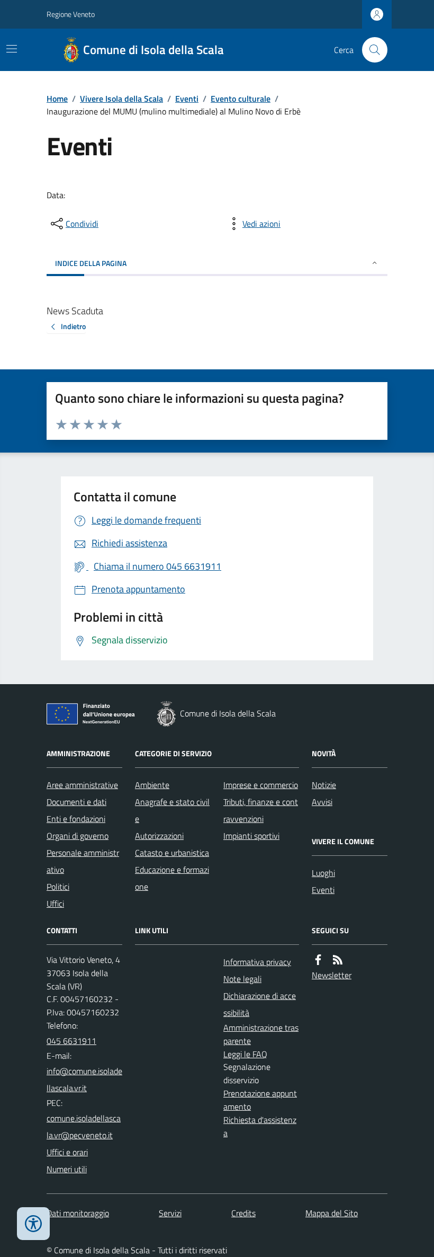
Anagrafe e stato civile (172, 810)
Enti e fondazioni (76, 818)
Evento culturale (240, 98)
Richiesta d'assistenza (259, 1126)
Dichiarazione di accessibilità (259, 1004)
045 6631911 (71, 1040)
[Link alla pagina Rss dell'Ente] (337, 960)
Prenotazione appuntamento (260, 1100)
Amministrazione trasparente (261, 1034)
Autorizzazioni (159, 835)
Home (57, 98)
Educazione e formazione (172, 878)
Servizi (170, 1213)
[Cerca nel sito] (370, 50)
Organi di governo (77, 835)
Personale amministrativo (83, 861)
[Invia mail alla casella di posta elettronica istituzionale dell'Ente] (84, 1079)
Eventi (186, 98)
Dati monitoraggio (78, 1213)
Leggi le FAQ (245, 1054)
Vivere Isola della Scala (121, 98)
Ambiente (152, 784)
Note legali (242, 978)
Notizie (324, 784)
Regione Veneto (71, 14)
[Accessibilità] (33, 1223)
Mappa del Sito (331, 1213)
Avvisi (322, 801)
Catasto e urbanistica (172, 852)
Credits (243, 1213)
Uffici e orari (67, 1152)
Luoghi (323, 872)
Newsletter (331, 975)
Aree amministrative (82, 784)
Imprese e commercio (260, 784)
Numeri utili (67, 1169)
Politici (58, 886)
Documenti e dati (76, 801)
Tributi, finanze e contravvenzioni (260, 810)
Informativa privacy (257, 961)
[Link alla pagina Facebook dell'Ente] (318, 960)
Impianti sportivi (251, 835)
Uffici (55, 903)
